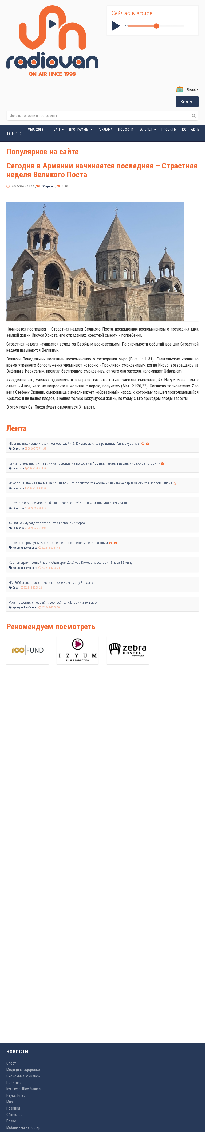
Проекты (169, 129)
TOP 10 (13, 133)
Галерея (146, 129)
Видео (187, 101)
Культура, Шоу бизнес (24, 547)
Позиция (13, 1108)
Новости (125, 129)
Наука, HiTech (16, 1095)
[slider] (156, 26)
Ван (57, 129)
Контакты (191, 129)
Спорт (15, 587)
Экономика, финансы (23, 1076)
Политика (18, 468)
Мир (9, 1102)
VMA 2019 (36, 129)
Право (11, 1121)
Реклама (105, 129)
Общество (48, 186)
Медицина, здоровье (23, 1070)
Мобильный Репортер (23, 1127)
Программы (79, 129)
